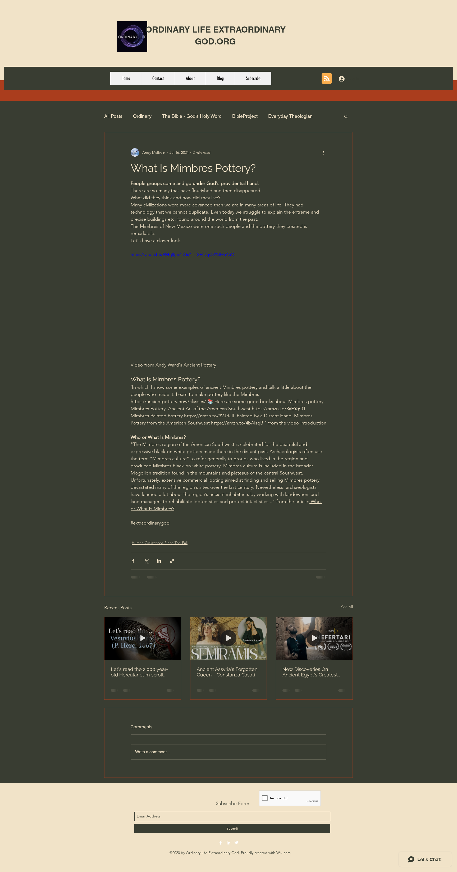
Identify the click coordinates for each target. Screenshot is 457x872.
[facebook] (220, 842)
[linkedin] (228, 842)
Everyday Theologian (290, 116)
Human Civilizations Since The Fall (160, 542)
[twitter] (236, 842)
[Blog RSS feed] (327, 78)
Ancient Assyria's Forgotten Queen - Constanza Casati (227, 671)
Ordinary (142, 116)
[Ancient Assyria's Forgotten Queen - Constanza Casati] (228, 638)
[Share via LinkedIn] (159, 560)
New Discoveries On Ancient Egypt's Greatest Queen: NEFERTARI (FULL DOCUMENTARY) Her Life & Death (313, 671)
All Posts (113, 116)
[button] (346, 116)
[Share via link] (172, 560)
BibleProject (245, 116)
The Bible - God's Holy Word (192, 116)
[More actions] (323, 152)
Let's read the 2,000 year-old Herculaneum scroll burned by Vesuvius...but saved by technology (139, 671)
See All (347, 606)
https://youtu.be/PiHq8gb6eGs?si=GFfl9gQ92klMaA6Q (182, 254)
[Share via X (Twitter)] (146, 560)
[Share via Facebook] (133, 560)
